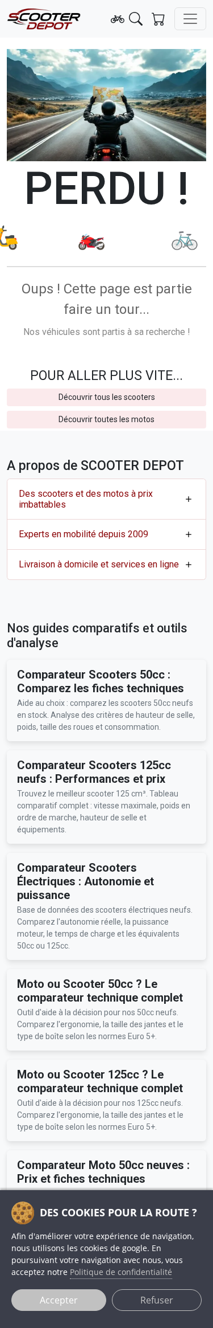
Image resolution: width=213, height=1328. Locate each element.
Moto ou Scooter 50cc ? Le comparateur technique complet (100, 990)
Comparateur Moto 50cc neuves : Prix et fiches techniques (103, 1172)
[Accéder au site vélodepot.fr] (117, 19)
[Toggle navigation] (190, 18)
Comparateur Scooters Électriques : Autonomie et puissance (85, 881)
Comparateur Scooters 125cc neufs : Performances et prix (94, 772)
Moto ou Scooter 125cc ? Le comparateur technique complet (100, 1081)
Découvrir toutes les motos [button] (106, 419)
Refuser (156, 1300)
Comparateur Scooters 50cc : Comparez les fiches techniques (100, 681)
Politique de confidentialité (121, 1271)
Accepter (59, 1300)
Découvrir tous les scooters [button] (107, 397)
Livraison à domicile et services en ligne (99, 564)
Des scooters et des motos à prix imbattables (86, 499)
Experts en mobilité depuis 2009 (83, 534)
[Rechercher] (136, 19)
